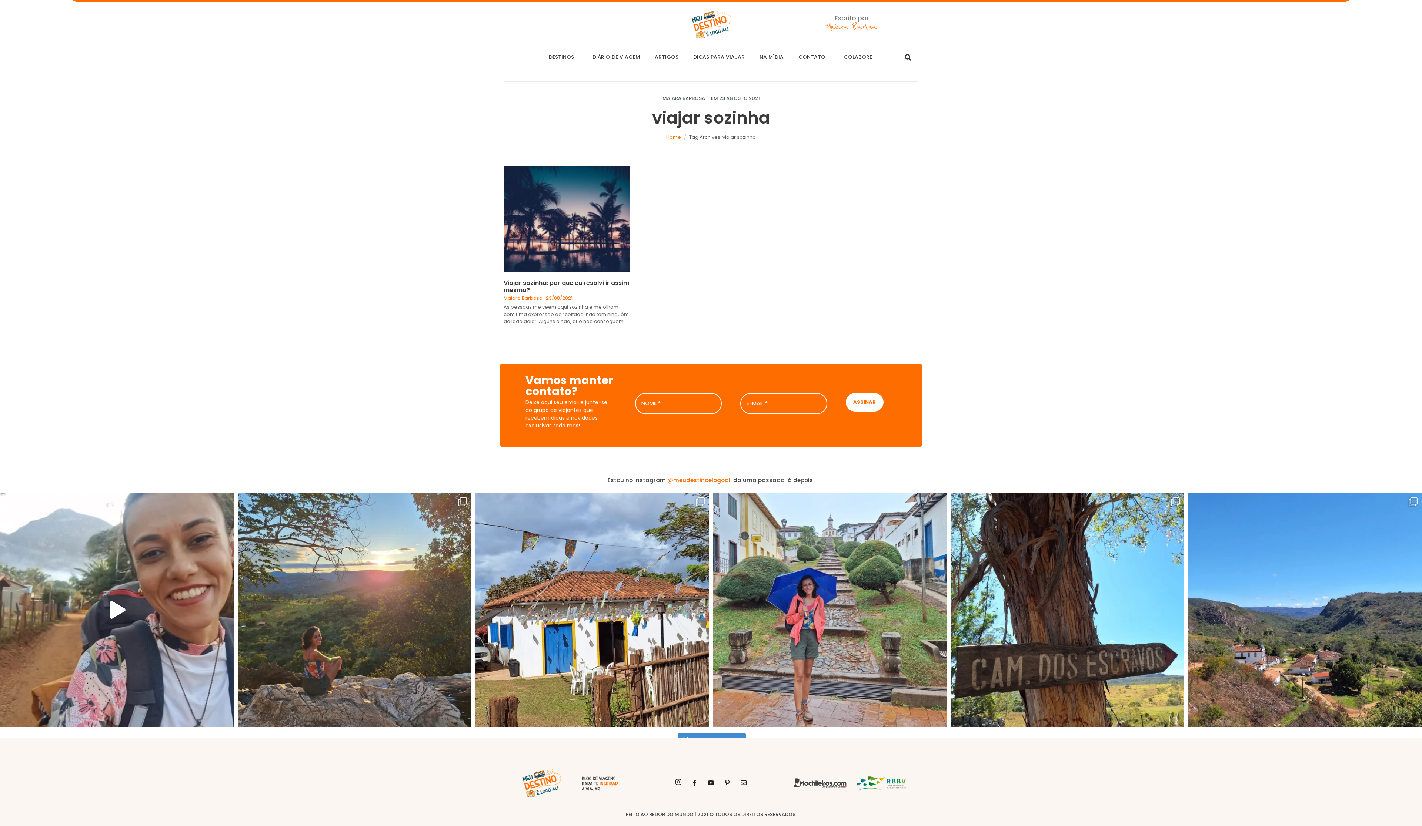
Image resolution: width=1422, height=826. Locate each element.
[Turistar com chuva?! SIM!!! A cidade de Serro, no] (830, 610)
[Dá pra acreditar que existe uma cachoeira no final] (355, 610)
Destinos (561, 57)
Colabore (858, 57)
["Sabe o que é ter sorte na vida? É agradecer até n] (117, 610)
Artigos (666, 57)
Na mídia (772, 57)
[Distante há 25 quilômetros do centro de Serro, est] (592, 610)
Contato (811, 57)
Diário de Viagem (616, 57)
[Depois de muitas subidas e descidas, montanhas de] (1305, 610)
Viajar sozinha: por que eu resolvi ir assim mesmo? (566, 286)
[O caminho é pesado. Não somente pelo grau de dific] (1068, 610)
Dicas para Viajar (719, 57)
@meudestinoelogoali (699, 480)
